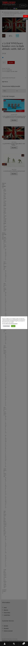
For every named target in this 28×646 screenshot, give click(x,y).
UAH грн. (25, 18)
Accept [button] (13, 326)
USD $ (25, 16)
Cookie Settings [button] (6, 326)
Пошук (14, 644)
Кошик (21, 643)
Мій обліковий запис (4, 644)
